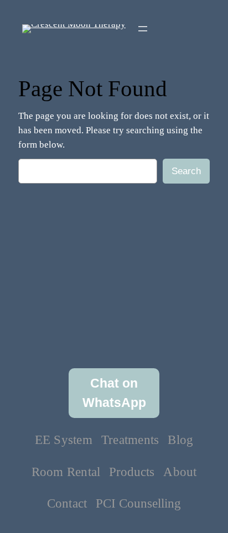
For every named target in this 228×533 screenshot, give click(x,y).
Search (186, 171)
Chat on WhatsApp (114, 393)
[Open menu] (142, 28)
